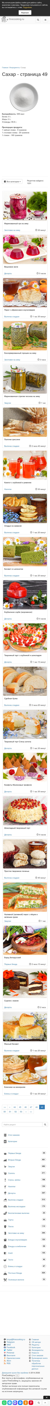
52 (16, 1111)
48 (36, 1107)
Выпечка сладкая (11, 316)
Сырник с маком (11, 1000)
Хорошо (25, 12)
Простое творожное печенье (16, 871)
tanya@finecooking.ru (16, 1339)
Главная (5, 67)
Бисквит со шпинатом (13, 568)
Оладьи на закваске (13, 525)
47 (31, 1107)
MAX (9, 1344)
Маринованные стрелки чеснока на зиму (22, 396)
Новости (35, 1352)
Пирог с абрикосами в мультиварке (19, 309)
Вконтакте (11, 1355)
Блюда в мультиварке (26, 1239)
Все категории (13, 181)
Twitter (9, 1350)
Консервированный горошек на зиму (20, 353)
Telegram (11, 1342)
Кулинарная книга (39, 1358)
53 (21, 1111)
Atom (9, 1360)
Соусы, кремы (26, 1179)
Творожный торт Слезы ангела (17, 741)
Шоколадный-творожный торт (17, 828)
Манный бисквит (11, 1043)
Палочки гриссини (12, 439)
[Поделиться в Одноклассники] (25, 1402)
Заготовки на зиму (12, 230)
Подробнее (27, 7)
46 (26, 1107)
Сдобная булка (10, 698)
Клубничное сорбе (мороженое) (18, 612)
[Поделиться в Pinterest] (31, 1402)
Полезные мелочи (26, 1279)
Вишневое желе (11, 266)
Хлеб (26, 1252)
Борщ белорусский (12, 957)
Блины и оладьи (11, 1093)
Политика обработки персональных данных (38, 1364)
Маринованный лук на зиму (16, 223)
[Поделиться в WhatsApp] (4, 1402)
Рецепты (35, 1344)
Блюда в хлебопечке (26, 1246)
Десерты (8, 273)
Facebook (11, 1347)
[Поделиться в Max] (15, 1402)
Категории (12, 1141)
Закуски (7, 402)
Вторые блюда (26, 1159)
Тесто (26, 1259)
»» (31, 1111)
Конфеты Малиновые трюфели (18, 784)
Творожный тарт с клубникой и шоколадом (22, 655)
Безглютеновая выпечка (26, 1213)
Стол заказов (13, 1135)
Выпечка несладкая (26, 1206)
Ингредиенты (14, 67)
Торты (26, 1219)
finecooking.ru (16, 19)
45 (20, 1107)
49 (42, 1107)
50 (5, 1111)
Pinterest (10, 1352)
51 (10, 1111)
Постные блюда (26, 1272)
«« (5, 1107)
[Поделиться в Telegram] (9, 1402)
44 (15, 1107)
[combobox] (22, 1124)
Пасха (26, 1226)
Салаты (26, 1173)
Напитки (7, 489)
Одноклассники (13, 1358)
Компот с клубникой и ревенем (17, 482)
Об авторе (36, 1342)
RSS (8, 1363)
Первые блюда (10, 964)
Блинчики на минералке (14, 1087)
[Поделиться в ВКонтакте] (20, 1402)
